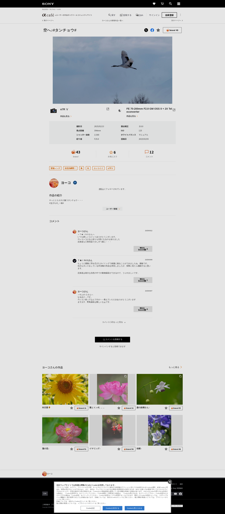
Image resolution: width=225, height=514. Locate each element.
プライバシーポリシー (86, 503)
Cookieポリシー (80, 501)
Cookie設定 (90, 508)
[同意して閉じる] (170, 482)
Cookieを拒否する (112, 508)
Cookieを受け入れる (134, 508)
